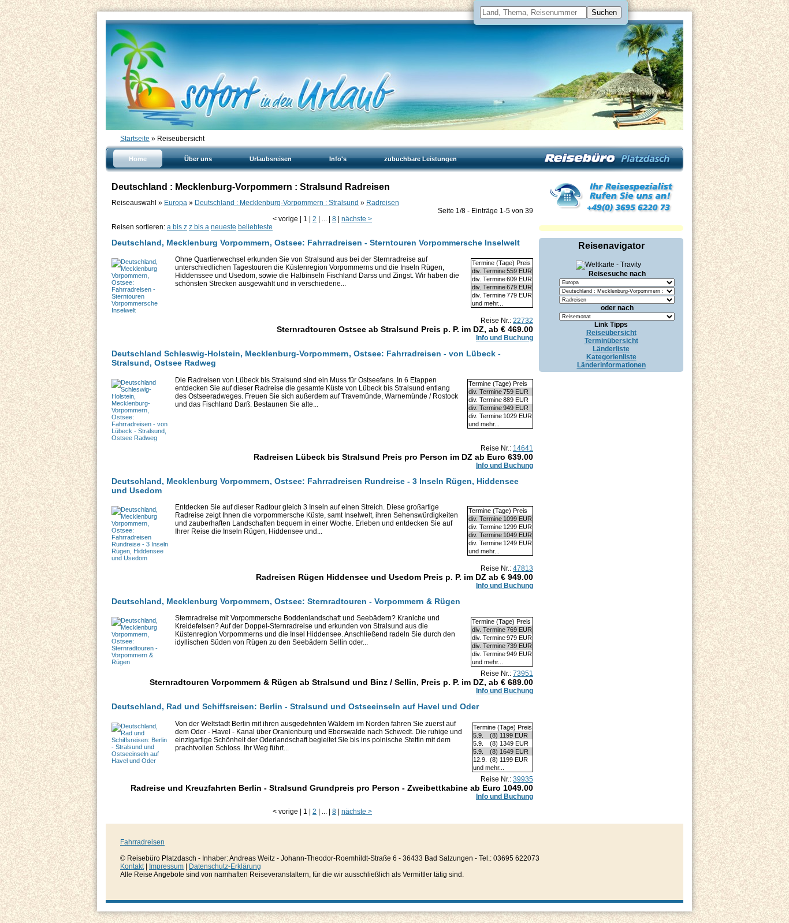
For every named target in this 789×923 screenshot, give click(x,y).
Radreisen (382, 203)
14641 (523, 448)
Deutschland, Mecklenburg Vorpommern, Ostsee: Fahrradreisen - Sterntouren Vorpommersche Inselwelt (315, 242)
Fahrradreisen (142, 842)
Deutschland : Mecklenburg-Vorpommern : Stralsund (277, 203)
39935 (523, 779)
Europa (175, 203)
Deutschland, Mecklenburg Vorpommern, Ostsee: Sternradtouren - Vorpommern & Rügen (285, 601)
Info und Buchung (504, 338)
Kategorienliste (611, 357)
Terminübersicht (611, 341)
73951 (523, 673)
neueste (223, 227)
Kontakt (132, 866)
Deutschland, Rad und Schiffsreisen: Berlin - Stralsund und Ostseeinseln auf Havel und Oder (295, 706)
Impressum (166, 866)
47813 (523, 568)
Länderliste (611, 349)
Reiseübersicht (611, 333)
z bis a (199, 227)
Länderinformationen (611, 365)
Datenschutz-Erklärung (225, 866)
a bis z (177, 227)
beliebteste (255, 227)
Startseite (135, 139)
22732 (523, 321)
